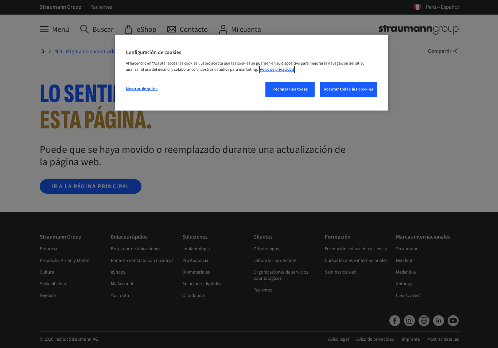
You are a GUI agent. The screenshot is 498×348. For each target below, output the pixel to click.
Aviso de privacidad (277, 69)
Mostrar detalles (141, 89)
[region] (251, 73)
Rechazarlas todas (290, 89)
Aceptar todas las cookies (348, 89)
